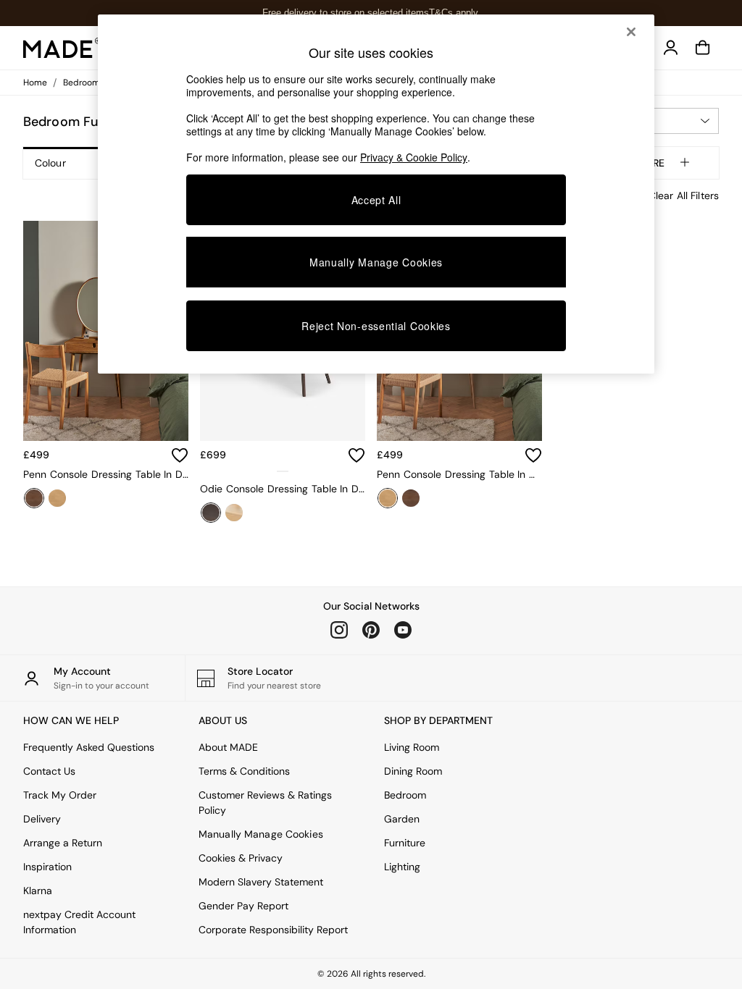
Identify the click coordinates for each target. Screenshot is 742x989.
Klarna (37, 890)
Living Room (411, 747)
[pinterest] (371, 630)
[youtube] (403, 630)
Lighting (402, 866)
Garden (402, 818)
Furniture (404, 842)
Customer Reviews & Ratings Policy (265, 802)
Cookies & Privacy (241, 857)
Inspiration (47, 866)
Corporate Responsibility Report (273, 929)
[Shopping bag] (703, 48)
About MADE (228, 747)
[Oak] (57, 498)
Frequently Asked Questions (88, 747)
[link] (671, 48)
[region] (376, 194)
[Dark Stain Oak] (34, 498)
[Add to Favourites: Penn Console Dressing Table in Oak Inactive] (533, 455)
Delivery (42, 818)
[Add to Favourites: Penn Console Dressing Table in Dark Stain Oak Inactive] (179, 455)
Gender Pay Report (243, 905)
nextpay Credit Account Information (79, 922)
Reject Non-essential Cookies (376, 326)
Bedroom (405, 794)
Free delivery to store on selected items (345, 12)
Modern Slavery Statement (261, 881)
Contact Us (49, 771)
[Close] (631, 32)
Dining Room (413, 771)
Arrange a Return (62, 842)
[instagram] (339, 630)
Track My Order (59, 794)
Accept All (376, 200)
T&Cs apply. (454, 12)
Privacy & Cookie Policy (413, 157)
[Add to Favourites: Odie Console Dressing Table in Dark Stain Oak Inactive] (356, 455)
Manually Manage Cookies (261, 834)
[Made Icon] (62, 48)
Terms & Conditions (244, 771)
